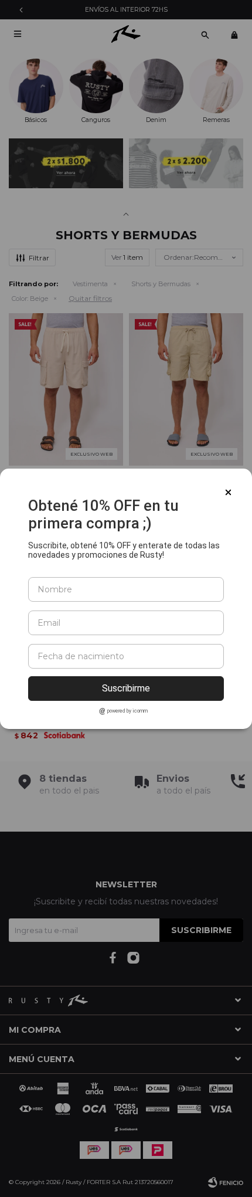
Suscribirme (126, 688)
